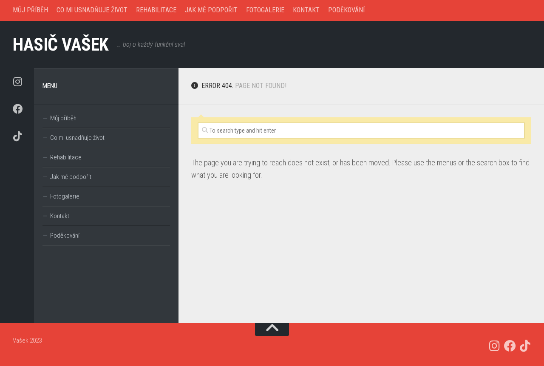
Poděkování (346, 10)
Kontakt (306, 10)
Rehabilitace (156, 10)
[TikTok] (17, 136)
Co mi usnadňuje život (92, 10)
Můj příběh (30, 10)
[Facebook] (17, 108)
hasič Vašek (61, 44)
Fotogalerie (265, 10)
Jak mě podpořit (211, 10)
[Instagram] (17, 81)
